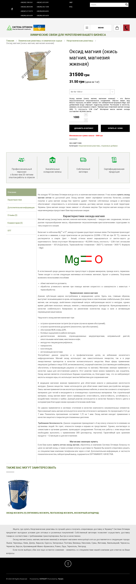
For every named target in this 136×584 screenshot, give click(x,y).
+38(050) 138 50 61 (27, 2)
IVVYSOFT (43, 579)
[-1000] (86, 120)
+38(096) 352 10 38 (43, 7)
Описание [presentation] (12, 192)
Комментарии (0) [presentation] (15, 223)
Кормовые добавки (109, 146)
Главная (10, 40)
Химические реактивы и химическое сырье (40, 40)
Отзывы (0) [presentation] (12, 215)
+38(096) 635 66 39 (43, 15)
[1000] (86, 115)
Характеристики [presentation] (15, 200)
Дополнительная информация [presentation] (21, 207)
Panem (60, 579)
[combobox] (92, 91)
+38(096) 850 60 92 (43, 11)
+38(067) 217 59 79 (27, 11)
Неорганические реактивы (80, 40)
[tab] (21, 192)
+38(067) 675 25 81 (43, 2)
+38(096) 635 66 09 (27, 15)
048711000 (77, 143)
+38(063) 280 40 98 (27, 7)
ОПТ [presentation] (9, 231)
